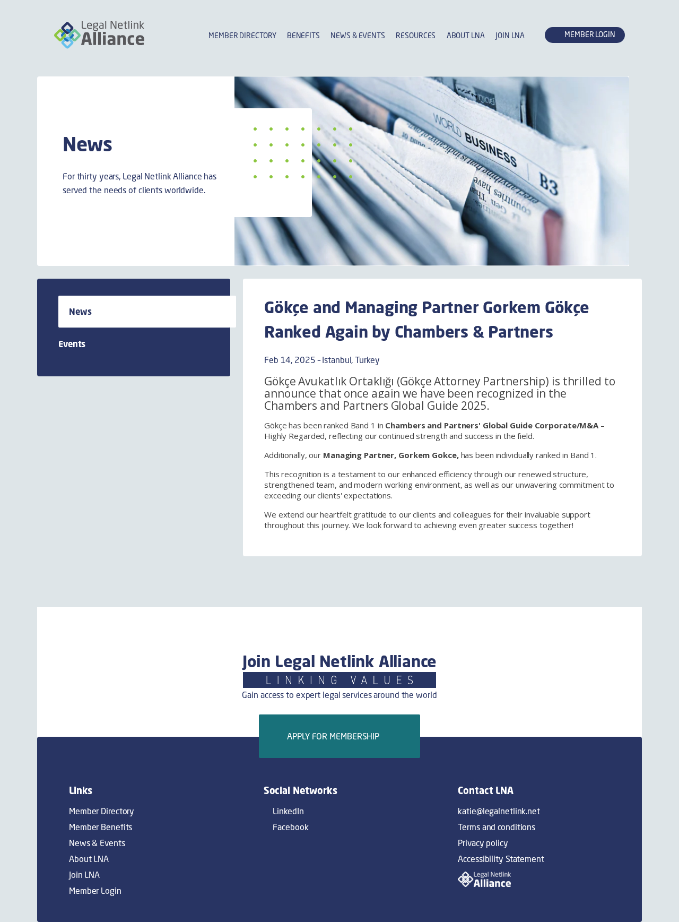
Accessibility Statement (501, 859)
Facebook (290, 827)
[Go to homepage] (99, 35)
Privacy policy (483, 843)
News (80, 311)
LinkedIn (287, 811)
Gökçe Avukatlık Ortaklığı (329, 381)
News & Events (357, 35)
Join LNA (510, 35)
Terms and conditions (496, 827)
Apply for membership (336, 736)
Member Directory (242, 35)
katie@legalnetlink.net (499, 811)
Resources (416, 35)
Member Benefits (100, 827)
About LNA (466, 35)
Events (71, 344)
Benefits (303, 35)
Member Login (95, 891)
